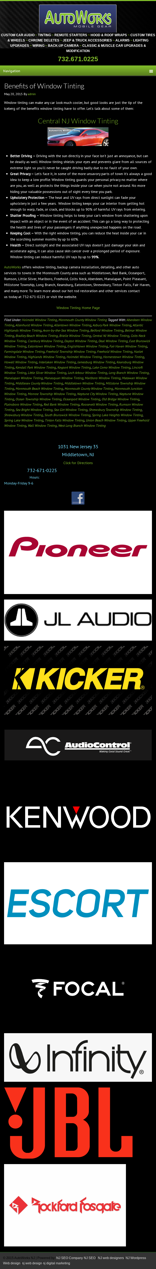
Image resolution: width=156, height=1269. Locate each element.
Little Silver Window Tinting (47, 373)
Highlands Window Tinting (46, 357)
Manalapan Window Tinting (23, 378)
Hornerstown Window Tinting (123, 357)
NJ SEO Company (69, 1258)
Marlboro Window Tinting (102, 378)
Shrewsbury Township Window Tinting (115, 410)
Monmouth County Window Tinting (82, 320)
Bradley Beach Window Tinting (36, 336)
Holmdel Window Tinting (39, 320)
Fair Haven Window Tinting (128, 346)
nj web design (32, 1263)
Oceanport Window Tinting (81, 399)
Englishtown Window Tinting (87, 346)
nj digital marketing (56, 1263)
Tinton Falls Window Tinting (64, 420)
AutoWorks (12, 267)
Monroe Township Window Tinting (52, 394)
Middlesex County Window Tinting (39, 383)
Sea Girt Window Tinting (70, 410)
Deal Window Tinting (113, 341)
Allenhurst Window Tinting (34, 325)
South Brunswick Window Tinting (67, 415)
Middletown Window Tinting (84, 383)
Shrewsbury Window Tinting (23, 415)
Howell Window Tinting (20, 362)
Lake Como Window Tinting (111, 367)
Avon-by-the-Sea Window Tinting (66, 330)
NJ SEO (90, 1258)
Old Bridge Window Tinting (120, 399)
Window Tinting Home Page (78, 307)
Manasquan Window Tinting (63, 378)
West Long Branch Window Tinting (82, 425)
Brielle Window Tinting (75, 336)
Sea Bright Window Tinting (33, 410)
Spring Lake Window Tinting (23, 420)
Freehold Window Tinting (114, 351)
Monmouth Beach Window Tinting (39, 388)
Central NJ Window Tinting (110, 336)
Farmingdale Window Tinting (24, 351)
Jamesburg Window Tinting (96, 362)
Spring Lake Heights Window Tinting (117, 415)
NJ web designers (111, 1258)
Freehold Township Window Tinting (70, 351)
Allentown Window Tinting (72, 325)
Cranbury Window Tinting (45, 341)
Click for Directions (78, 462)
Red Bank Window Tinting (61, 404)
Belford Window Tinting (106, 330)
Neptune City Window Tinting (97, 394)
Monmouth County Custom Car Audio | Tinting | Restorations (78, 18)
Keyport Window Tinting (74, 367)
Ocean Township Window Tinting (38, 399)
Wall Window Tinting (42, 425)
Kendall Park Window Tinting (35, 367)
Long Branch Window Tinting (128, 373)
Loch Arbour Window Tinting (87, 373)
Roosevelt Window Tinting (99, 404)
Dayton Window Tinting (80, 341)
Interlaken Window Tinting (57, 362)
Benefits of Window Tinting (44, 86)
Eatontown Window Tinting (47, 346)
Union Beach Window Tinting (106, 420)
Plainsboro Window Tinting (23, 404)
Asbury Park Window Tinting (111, 325)
